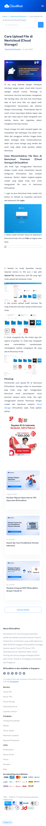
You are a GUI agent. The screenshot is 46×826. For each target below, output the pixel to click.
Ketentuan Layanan (11, 735)
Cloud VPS (7, 692)
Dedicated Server (10, 706)
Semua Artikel (23, 610)
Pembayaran (8, 749)
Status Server (8, 754)
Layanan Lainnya (10, 711)
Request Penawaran (11, 740)
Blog (5, 769)
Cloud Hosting (9, 701)
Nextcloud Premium (18, 16)
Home (5, 16)
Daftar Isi (7, 822)
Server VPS (7, 697)
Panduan (6, 764)
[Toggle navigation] (42, 6)
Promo (5, 759)
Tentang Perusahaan (11, 721)
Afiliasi (6, 725)
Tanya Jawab (8, 730)
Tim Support (14, 681)
